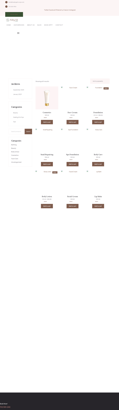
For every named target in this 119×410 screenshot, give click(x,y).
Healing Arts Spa (18, 117)
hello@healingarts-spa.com (16, 2)
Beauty (15, 113)
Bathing (14, 145)
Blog (39, 25)
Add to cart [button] (47, 122)
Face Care (14, 159)
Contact (59, 25)
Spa (14, 122)
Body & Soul (15, 152)
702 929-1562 (5, 407)
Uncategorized (16, 162)
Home (9, 25)
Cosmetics (15, 155)
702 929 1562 (12, 6)
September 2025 (18, 90)
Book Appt (48, 25)
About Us (31, 25)
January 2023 (17, 94)
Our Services (19, 25)
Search (28, 131)
